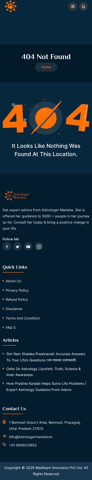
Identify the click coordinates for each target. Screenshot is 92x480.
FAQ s (10, 327)
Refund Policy (17, 299)
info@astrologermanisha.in (30, 437)
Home (46, 67)
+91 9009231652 (23, 445)
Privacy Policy (17, 290)
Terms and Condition (23, 318)
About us (13, 281)
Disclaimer (14, 309)
